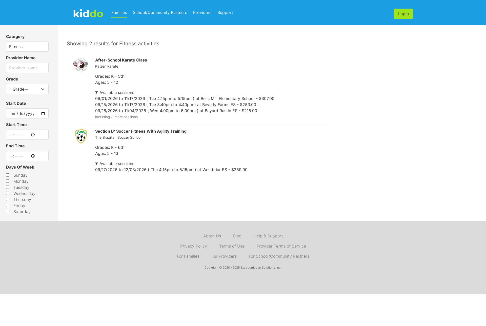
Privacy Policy (193, 246)
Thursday (22, 199)
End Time (15, 145)
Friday (19, 205)
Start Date (16, 103)
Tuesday (21, 187)
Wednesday (24, 193)
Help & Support (268, 235)
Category (15, 36)
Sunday (20, 175)
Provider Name (21, 57)
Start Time (16, 124)
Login (403, 13)
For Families (188, 256)
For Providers (224, 256)
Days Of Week (20, 167)
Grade (12, 79)
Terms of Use (232, 246)
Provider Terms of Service (281, 246)
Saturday (22, 211)
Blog (237, 235)
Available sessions (116, 92)
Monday (21, 181)
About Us (212, 235)
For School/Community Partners (279, 256)
